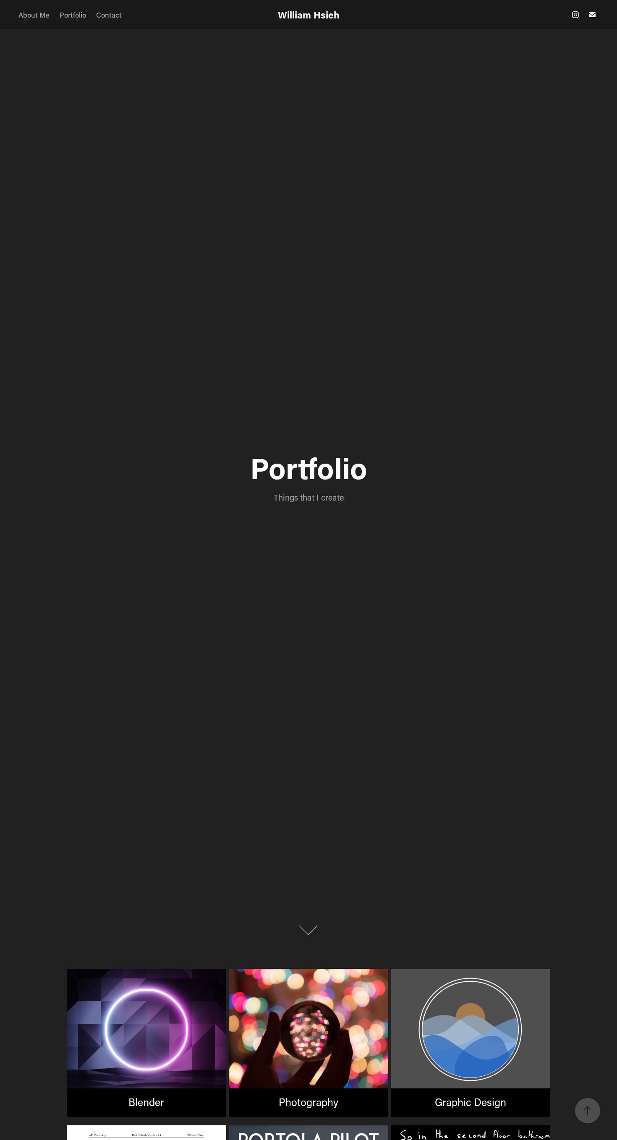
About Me (34, 14)
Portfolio (73, 14)
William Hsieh (309, 14)
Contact (109, 14)
